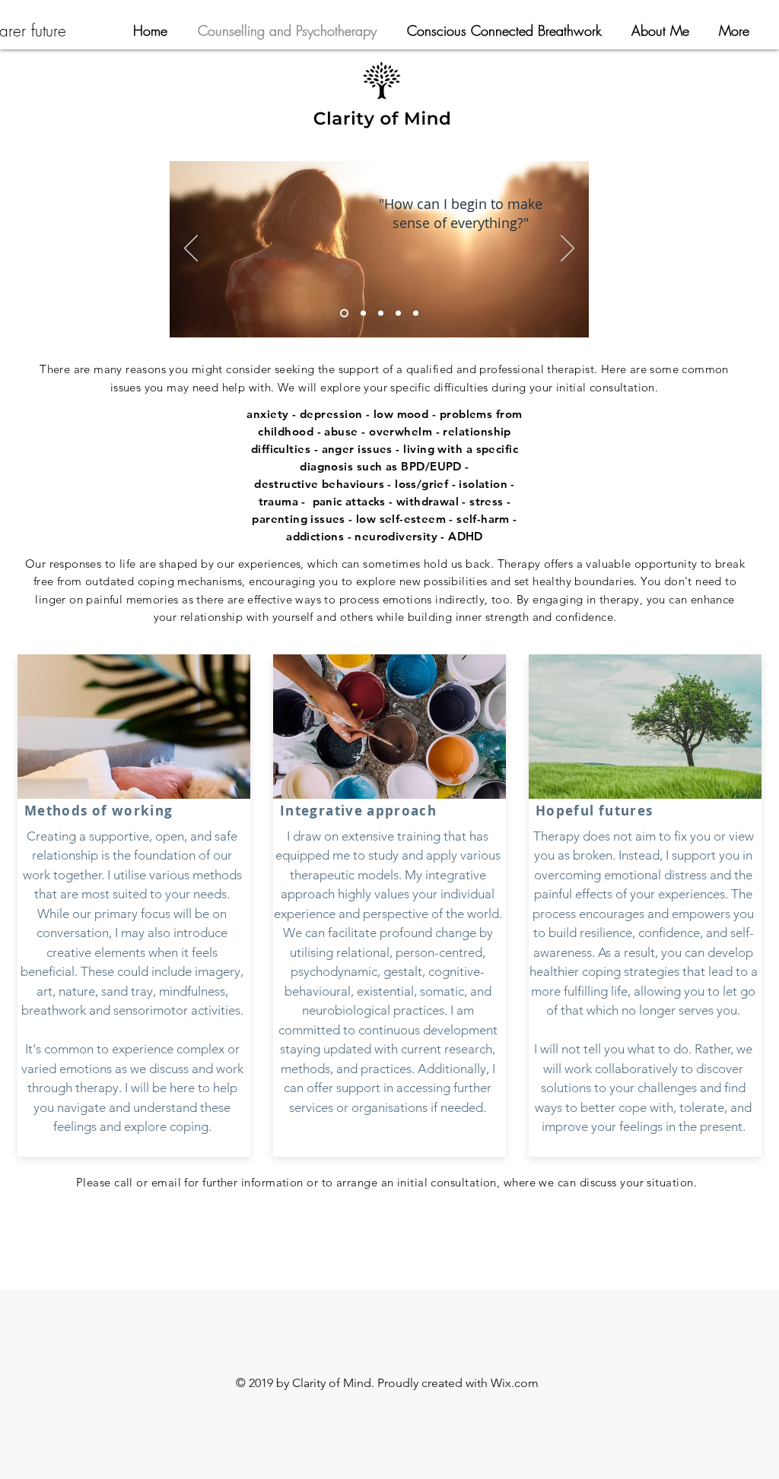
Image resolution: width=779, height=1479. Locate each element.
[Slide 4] (398, 313)
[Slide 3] (380, 313)
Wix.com (515, 1383)
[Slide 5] (415, 313)
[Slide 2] (363, 313)
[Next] (567, 249)
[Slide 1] (344, 313)
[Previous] (191, 249)
